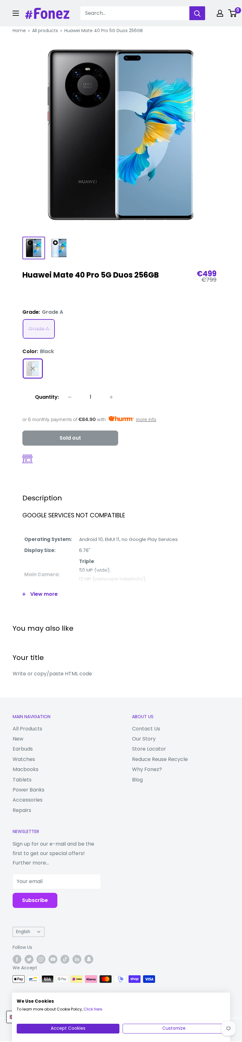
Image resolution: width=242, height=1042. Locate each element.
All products (45, 30)
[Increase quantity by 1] (111, 397)
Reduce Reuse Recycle (160, 759)
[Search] (197, 13)
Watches (24, 759)
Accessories (28, 799)
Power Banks (28, 789)
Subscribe (35, 900)
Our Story (144, 738)
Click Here (93, 1009)
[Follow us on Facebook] (17, 959)
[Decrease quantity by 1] (69, 397)
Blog (137, 779)
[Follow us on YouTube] (53, 959)
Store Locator (149, 748)
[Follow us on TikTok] (64, 959)
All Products (27, 728)
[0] (233, 13)
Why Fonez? (147, 769)
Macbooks (25, 769)
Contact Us (146, 728)
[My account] (220, 13)
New (18, 738)
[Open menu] (16, 13)
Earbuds (23, 748)
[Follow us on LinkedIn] (76, 959)
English (23, 932)
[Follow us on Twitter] (29, 959)
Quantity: (47, 397)
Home (19, 30)
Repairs (22, 810)
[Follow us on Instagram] (41, 959)
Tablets (22, 779)
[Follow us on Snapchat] (88, 959)
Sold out (70, 438)
